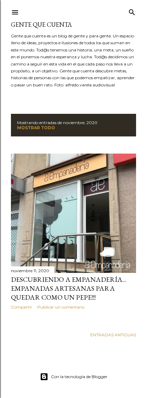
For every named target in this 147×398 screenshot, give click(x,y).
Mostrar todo (36, 127)
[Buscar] (132, 10)
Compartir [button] (21, 307)
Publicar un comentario (60, 307)
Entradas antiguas (113, 334)
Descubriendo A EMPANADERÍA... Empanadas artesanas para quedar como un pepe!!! (68, 288)
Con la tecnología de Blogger (79, 376)
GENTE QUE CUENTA (41, 24)
